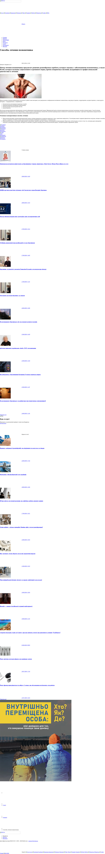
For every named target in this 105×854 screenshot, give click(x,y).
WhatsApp (96, 852)
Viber (68, 852)
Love (31, 852)
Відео (4, 41)
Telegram (61, 852)
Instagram (51, 852)
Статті (4, 44)
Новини (5, 38)
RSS (8, 853)
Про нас (5, 837)
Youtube (77, 852)
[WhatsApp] (38, 13)
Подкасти (5, 42)
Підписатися (3, 423)
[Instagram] (13, 13)
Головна (5, 37)
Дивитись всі (3, 414)
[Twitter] (43, 13)
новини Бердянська (33, 841)
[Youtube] (27, 13)
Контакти (5, 838)
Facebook (40, 852)
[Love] (2, 13)
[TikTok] (32, 13)
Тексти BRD (6, 40)
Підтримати (6, 45)
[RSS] (47, 13)
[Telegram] (18, 13)
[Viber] (23, 13)
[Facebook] (7, 13)
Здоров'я (5, 817)
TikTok (86, 852)
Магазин (5, 46)
